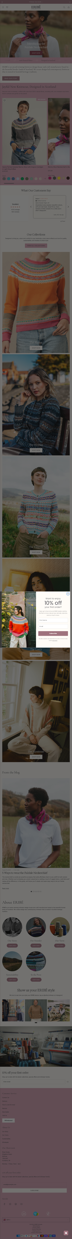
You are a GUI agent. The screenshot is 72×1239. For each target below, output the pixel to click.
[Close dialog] (68, 593)
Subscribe (53, 633)
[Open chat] (66, 1233)
